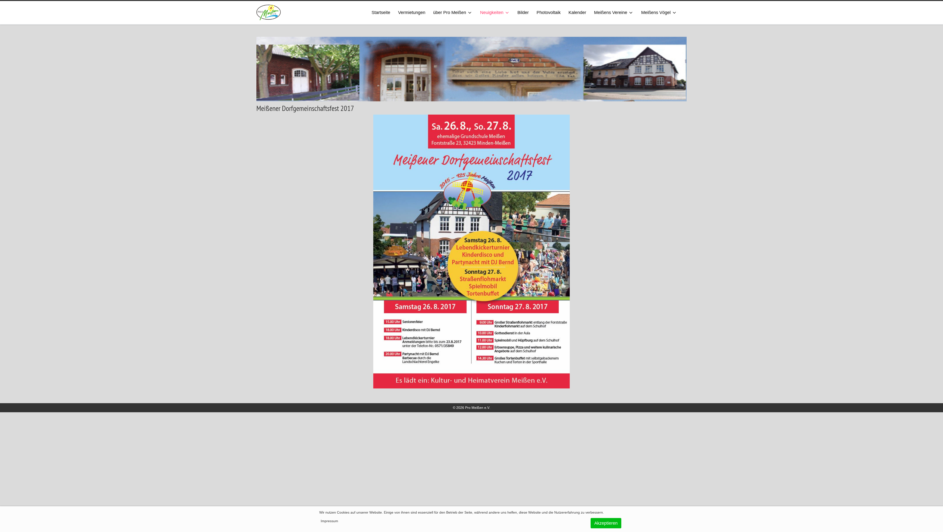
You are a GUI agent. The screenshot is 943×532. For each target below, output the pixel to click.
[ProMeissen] (268, 13)
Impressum (329, 521)
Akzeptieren (606, 523)
